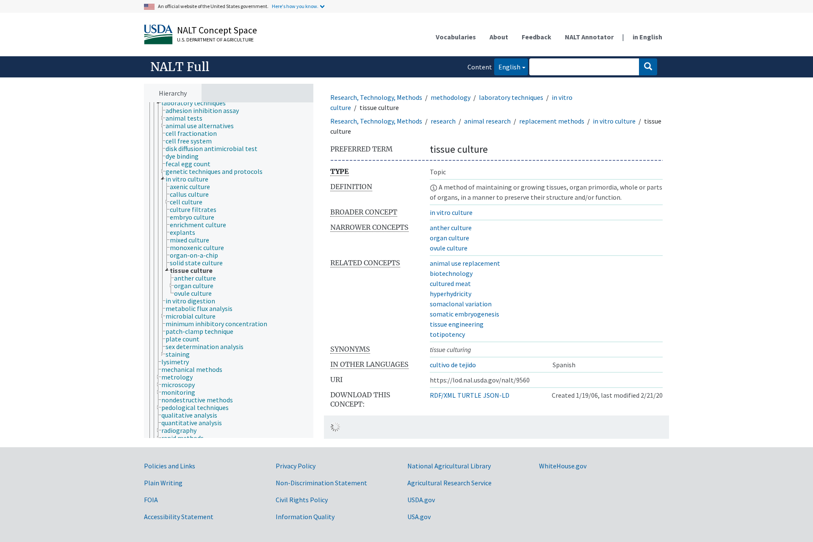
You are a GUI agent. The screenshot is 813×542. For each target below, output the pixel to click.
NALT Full (179, 66)
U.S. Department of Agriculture (215, 39)
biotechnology (451, 273)
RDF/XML (443, 395)
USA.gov (419, 516)
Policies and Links (169, 466)
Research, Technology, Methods (376, 97)
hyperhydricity (450, 293)
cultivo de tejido (453, 364)
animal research (487, 121)
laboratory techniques (511, 97)
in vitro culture (614, 121)
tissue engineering (457, 324)
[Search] (648, 66)
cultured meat (450, 283)
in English (647, 37)
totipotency (447, 334)
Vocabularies (456, 37)
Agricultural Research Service (449, 483)
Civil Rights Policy (302, 499)
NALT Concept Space (217, 30)
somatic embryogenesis (464, 314)
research (443, 121)
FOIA (151, 499)
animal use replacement (465, 263)
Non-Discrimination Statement (321, 483)
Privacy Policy (295, 466)
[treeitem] (197, 103)
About (498, 37)
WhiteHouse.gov (562, 466)
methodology (450, 97)
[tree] (228, 270)
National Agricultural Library (449, 466)
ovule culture (448, 248)
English (507, 66)
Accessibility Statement (178, 516)
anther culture (451, 227)
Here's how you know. (295, 6)
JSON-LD (496, 395)
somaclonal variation (461, 304)
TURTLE (469, 395)
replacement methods (551, 121)
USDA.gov (421, 499)
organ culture (449, 238)
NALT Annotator (589, 37)
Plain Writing (163, 483)
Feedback (536, 37)
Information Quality (305, 516)
